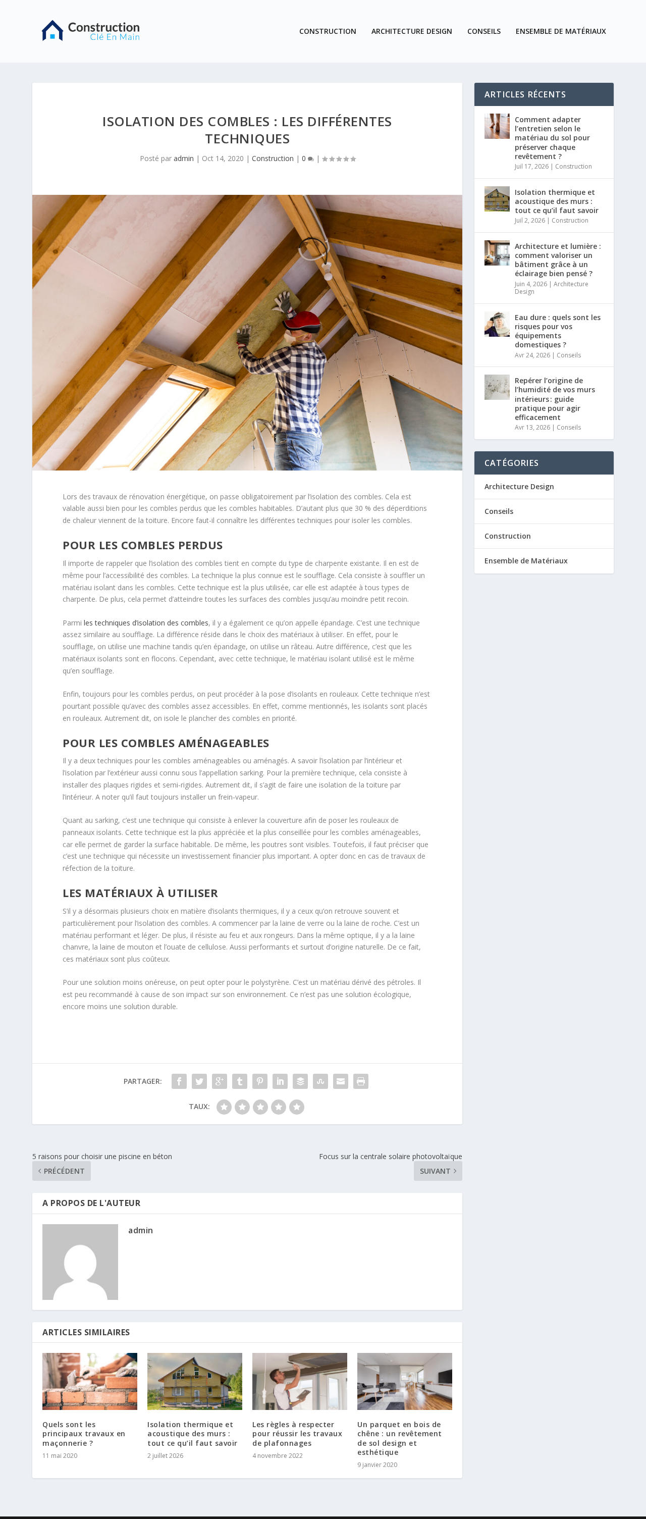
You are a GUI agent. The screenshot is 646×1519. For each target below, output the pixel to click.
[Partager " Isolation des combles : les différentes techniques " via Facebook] (179, 1081)
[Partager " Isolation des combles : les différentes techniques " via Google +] (219, 1081)
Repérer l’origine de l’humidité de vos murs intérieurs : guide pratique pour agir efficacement (555, 399)
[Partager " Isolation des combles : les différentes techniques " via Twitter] (199, 1081)
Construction (327, 31)
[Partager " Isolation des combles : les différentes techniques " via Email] (341, 1081)
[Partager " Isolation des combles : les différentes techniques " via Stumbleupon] (320, 1081)
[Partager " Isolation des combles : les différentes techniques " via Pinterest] (260, 1081)
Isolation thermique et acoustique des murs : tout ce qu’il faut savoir (192, 1433)
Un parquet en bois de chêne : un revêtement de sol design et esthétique (399, 1438)
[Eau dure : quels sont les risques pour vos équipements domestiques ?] (497, 324)
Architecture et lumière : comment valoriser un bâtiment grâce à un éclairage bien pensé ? (558, 260)
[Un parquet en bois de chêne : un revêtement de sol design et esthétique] (404, 1381)
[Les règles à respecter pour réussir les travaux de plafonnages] (299, 1381)
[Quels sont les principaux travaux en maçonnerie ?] (89, 1381)
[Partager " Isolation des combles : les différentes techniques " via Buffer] (300, 1081)
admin (184, 158)
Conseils (484, 31)
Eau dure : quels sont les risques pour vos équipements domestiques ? (558, 331)
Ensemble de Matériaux (561, 31)
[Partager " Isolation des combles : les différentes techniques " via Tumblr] (240, 1081)
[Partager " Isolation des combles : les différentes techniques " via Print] (361, 1081)
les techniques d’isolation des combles (146, 622)
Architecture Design (411, 31)
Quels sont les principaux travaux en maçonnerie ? (84, 1433)
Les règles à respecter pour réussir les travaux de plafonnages (297, 1433)
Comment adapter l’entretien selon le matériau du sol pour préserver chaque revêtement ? (552, 138)
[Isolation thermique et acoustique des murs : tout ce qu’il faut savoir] (194, 1381)
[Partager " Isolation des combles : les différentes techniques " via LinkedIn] (280, 1081)
